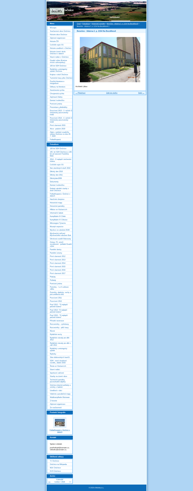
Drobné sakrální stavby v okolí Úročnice (59, 189)
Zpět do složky (112, 93)
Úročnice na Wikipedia (58, 464)
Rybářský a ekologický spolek (58, 349)
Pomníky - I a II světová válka (59, 288)
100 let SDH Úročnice (58, 66)
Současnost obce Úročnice (60, 31)
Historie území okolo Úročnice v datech (58, 53)
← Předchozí (80, 93)
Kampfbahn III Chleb (58, 216)
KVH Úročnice (55, 471)
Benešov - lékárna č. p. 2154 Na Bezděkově (122, 24)
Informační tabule (56, 213)
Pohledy (53, 280)
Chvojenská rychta (57, 94)
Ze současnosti (56, 408)
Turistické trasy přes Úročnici (61, 78)
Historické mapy (56, 203)
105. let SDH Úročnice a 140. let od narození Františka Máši (61, 154)
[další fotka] (141, 59)
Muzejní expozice (56, 227)
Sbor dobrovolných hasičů (60, 357)
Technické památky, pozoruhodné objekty (58, 381)
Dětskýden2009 (56, 178)
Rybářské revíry (56, 334)
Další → (141, 93)
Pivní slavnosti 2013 (57, 260)
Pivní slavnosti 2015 (57, 125)
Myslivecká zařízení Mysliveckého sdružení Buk (60, 234)
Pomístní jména (56, 104)
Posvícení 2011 (56, 298)
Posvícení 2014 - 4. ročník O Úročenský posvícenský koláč (61, 120)
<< (49, 482)
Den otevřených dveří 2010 (60, 168)
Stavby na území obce (58, 376)
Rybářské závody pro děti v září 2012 (60, 344)
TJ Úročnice (54, 461)
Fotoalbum (86, 24)
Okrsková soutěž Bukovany (60, 239)
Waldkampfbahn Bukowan (60, 397)
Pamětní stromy (56, 253)
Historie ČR (54, 41)
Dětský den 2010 (56, 171)
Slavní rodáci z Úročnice (59, 57)
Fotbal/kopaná (55, 139)
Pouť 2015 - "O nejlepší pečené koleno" (59, 316)
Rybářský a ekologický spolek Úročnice (58, 70)
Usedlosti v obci (56, 390)
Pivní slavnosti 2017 (57, 273)
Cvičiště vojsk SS (57, 45)
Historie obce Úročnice (58, 35)
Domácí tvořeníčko (57, 100)
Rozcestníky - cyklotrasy (59, 324)
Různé (52, 331)
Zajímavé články (56, 97)
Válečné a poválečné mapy (60, 394)
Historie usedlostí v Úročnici (60, 48)
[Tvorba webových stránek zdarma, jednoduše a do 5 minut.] (103, 488)
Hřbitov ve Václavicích (58, 209)
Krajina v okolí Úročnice (59, 75)
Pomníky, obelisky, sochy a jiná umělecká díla (60, 293)
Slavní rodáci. (55, 369)
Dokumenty (54, 182)
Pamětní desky (55, 249)
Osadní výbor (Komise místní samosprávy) (58, 61)
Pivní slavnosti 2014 (57, 263)
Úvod (79, 24)
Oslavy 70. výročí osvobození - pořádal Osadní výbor (61, 244)
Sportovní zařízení (57, 373)
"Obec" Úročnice (61, 9)
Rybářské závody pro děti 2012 (59, 339)
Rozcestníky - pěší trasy (59, 328)
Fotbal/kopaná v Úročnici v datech (60, 195)
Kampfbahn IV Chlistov (58, 220)
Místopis (53, 28)
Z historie (53, 401)
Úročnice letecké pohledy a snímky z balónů (60, 386)
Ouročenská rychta (57, 90)
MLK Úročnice (55, 468)
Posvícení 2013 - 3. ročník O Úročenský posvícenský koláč (61, 113)
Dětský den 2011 (56, 175)
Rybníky (53, 354)
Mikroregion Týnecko (58, 223)
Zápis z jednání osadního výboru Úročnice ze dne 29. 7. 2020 (60, 134)
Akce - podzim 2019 (57, 129)
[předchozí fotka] (78, 59)
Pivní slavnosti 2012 (57, 256)
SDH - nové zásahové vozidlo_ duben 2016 (58, 362)
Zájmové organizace (57, 38)
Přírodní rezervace (57, 321)
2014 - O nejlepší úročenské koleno (60, 160)
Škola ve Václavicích (58, 366)
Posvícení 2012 (56, 301)
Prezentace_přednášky (58, 107)
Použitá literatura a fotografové (57, 82)
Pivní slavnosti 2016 (57, 270)
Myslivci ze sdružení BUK (60, 230)
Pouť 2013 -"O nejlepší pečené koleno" (58, 311)
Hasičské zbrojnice (57, 199)
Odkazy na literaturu (57, 87)
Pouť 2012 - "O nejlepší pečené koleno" (59, 306)
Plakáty (53, 277)
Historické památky (98, 24)
